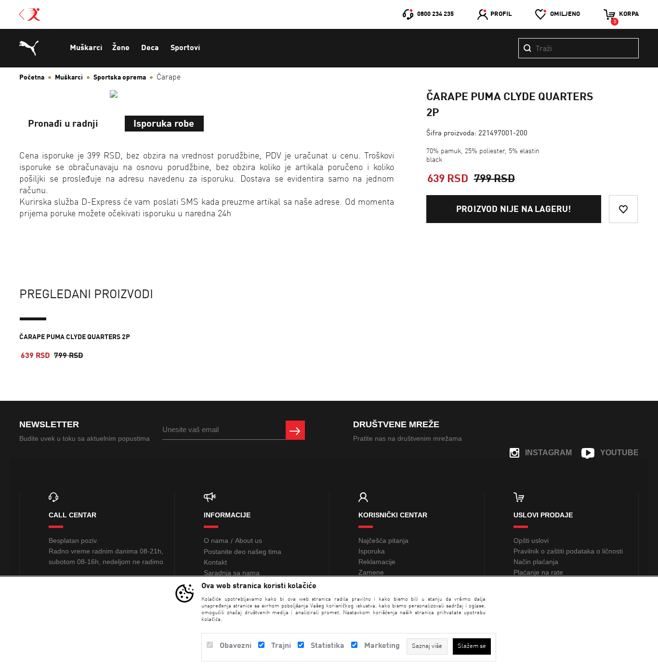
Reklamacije (376, 562)
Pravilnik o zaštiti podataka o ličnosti (568, 551)
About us (248, 540)
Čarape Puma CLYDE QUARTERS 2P (74, 337)
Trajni (281, 646)
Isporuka (371, 551)
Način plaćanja (535, 562)
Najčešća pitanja (383, 540)
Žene (121, 48)
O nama (216, 540)
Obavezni (235, 646)
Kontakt (215, 562)
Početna (31, 77)
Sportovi (185, 48)
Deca (150, 48)
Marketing (382, 646)
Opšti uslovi (531, 540)
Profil (501, 14)
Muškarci (86, 48)
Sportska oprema (119, 77)
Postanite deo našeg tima (242, 551)
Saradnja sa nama (232, 573)
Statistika (327, 646)
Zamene (371, 572)
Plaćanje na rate (538, 572)
